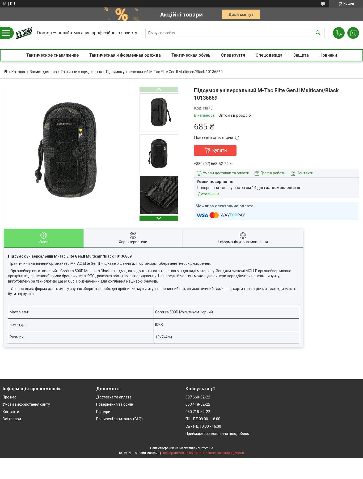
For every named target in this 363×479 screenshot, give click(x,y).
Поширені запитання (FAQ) (119, 419)
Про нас (9, 397)
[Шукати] (318, 33)
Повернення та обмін (114, 404)
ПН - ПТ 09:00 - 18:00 (202, 419)
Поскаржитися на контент (181, 453)
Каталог (18, 72)
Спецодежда (269, 55)
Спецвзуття (233, 55)
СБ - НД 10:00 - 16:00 (203, 426)
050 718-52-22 (197, 412)
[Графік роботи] (353, 33)
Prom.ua (207, 448)
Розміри (103, 412)
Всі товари (12, 419)
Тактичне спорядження (81, 72)
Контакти (11, 412)
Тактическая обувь (190, 55)
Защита (301, 55)
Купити (219, 150)
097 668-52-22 (197, 397)
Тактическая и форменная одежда (125, 55)
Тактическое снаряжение (52, 55)
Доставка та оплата (114, 397)
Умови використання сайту (26, 404)
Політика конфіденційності (223, 453)
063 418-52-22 (197, 404)
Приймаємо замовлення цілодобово (217, 433)
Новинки (328, 55)
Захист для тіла (43, 72)
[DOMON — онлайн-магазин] (24, 33)
